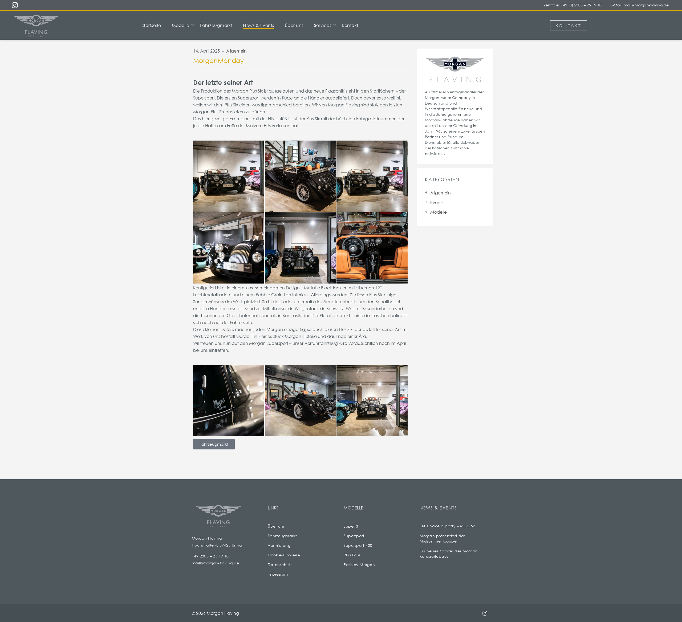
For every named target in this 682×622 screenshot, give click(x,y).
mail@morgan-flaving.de (646, 4)
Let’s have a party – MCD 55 (447, 525)
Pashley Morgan (359, 564)
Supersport (354, 535)
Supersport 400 (358, 545)
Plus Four (352, 554)
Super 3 (351, 526)
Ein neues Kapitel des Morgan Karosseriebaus (449, 553)
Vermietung (279, 545)
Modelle (438, 212)
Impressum (278, 574)
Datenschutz (280, 564)
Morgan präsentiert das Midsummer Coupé (442, 538)
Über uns (276, 526)
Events (436, 202)
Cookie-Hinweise (284, 554)
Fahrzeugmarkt (282, 535)
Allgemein (236, 51)
